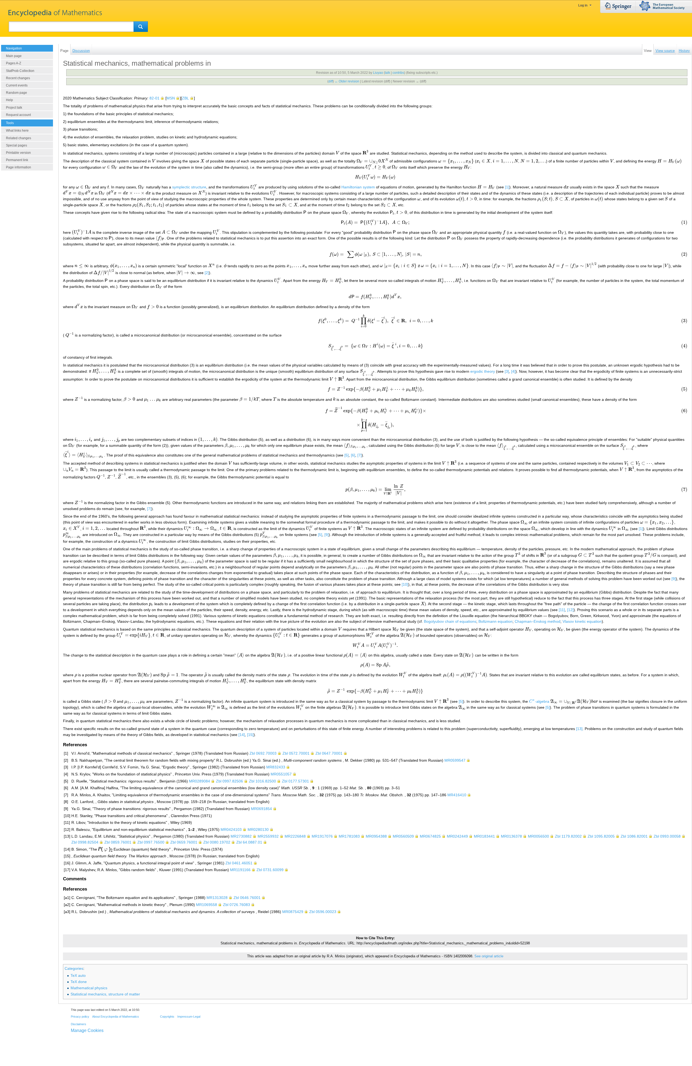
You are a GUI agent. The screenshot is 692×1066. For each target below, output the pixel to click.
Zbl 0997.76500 (150, 842)
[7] (359, 455)
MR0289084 (199, 781)
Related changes (18, 138)
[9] (326, 534)
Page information (18, 167)
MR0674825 (430, 836)
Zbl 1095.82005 (601, 836)
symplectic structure (189, 187)
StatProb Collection (20, 71)
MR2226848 (295, 836)
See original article (488, 956)
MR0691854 (261, 809)
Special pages (16, 145)
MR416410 (456, 795)
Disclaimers (78, 1024)
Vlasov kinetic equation (582, 621)
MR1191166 (240, 870)
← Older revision (347, 81)
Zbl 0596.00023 (322, 912)
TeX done (79, 982)
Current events (17, 85)
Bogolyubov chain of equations (450, 621)
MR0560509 (403, 836)
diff (330, 81)
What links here (17, 130)
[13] (579, 729)
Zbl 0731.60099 (270, 870)
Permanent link (17, 160)
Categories (74, 968)
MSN (171, 98)
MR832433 (275, 767)
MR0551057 (281, 774)
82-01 (154, 98)
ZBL (185, 98)
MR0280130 (258, 829)
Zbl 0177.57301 (295, 781)
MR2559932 (268, 836)
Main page (14, 56)
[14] (241, 734)
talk (387, 73)
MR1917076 (322, 836)
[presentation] (337, 153)
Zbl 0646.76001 (247, 897)
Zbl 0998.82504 (84, 842)
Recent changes (18, 78)
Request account (18, 115)
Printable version (18, 153)
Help (9, 100)
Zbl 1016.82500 (262, 781)
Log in (582, 5)
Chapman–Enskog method (537, 621)
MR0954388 (376, 836)
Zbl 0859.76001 (117, 842)
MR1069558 (206, 904)
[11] (562, 610)
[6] (353, 455)
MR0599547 (454, 760)
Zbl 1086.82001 (634, 836)
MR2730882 (241, 836)
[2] (207, 273)
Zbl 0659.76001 (183, 842)
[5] (346, 455)
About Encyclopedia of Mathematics (115, 1016)
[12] (570, 610)
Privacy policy (80, 1016)
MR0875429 (292, 912)
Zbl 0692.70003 (263, 753)
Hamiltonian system (358, 187)
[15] (250, 734)
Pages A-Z (13, 63)
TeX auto (78, 975)
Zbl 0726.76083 (236, 904)
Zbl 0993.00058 (667, 836)
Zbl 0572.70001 (296, 753)
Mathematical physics (89, 988)
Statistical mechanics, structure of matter (105, 994)
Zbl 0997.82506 (229, 781)
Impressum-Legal (188, 1016)
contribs (398, 73)
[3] (507, 371)
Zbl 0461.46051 (238, 863)
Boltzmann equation (495, 621)
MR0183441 (484, 836)
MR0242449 (457, 836)
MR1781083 (349, 836)
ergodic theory (482, 371)
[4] (513, 371)
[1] (507, 187)
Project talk (14, 107)
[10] (405, 584)
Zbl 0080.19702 (216, 842)
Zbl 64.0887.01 (249, 842)
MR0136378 (511, 836)
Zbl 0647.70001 (328, 753)
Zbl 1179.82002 (568, 836)
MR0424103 (231, 829)
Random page (16, 93)
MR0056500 (538, 836)
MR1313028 (217, 897)
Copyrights (167, 1016)
